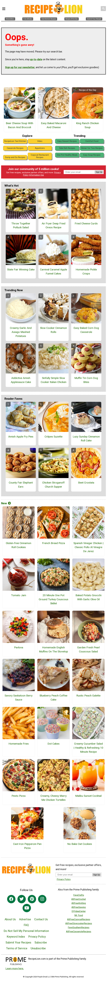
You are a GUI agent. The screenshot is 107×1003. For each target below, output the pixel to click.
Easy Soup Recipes (91, 155)
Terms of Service (16, 948)
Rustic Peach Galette (88, 695)
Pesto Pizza (18, 795)
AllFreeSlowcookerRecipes (78, 923)
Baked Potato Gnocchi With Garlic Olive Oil (88, 597)
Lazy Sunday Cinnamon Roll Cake (86, 438)
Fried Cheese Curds (86, 223)
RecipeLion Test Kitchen (15, 141)
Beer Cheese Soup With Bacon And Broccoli (19, 125)
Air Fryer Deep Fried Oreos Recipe (53, 225)
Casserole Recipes (15, 148)
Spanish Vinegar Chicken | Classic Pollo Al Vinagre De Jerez (88, 547)
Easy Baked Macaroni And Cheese (53, 125)
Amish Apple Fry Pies (20, 436)
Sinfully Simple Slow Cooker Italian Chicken (53, 380)
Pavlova (18, 647)
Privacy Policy (37, 936)
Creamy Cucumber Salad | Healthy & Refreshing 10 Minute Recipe (88, 747)
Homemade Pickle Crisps (86, 271)
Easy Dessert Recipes (67, 141)
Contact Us (41, 919)
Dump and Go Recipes (15, 157)
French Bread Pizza (53, 543)
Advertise (25, 919)
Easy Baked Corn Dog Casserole (86, 330)
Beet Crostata (86, 482)
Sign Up (99, 172)
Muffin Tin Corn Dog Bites (86, 380)
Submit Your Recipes (18, 942)
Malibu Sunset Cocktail (88, 795)
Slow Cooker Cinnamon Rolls (53, 330)
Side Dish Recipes (67, 148)
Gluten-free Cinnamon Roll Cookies (18, 545)
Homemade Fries (18, 743)
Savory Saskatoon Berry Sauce (18, 697)
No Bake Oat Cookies (79, 844)
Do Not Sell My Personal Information (26, 931)
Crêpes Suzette (53, 436)
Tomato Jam (18, 595)
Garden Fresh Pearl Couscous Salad (88, 649)
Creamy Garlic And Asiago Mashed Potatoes (21, 332)
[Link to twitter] (21, 899)
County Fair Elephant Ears (21, 484)
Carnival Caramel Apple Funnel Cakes (53, 271)
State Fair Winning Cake (21, 269)
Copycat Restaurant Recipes (40, 156)
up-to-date (36, 59)
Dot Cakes (53, 743)
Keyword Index (16, 936)
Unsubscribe (38, 948)
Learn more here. (15, 968)
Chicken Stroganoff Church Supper (53, 484)
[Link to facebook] (11, 899)
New (4, 503)
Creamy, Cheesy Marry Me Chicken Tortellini (53, 797)
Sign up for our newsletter (20, 67)
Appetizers (40, 148)
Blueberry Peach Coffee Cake (53, 697)
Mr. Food (78, 915)
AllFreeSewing (78, 907)
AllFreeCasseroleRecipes (78, 931)
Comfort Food (91, 141)
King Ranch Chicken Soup (87, 125)
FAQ (26, 925)
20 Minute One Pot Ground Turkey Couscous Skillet (53, 599)
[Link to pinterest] (32, 899)
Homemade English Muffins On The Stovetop (53, 649)
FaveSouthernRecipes (78, 927)
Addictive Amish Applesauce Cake (21, 380)
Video (39, 141)
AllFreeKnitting (78, 903)
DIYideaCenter (79, 911)
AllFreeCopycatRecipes (78, 919)
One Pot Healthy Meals (67, 155)
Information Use (36, 175)
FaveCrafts (78, 895)
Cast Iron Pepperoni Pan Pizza (27, 846)
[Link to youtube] (27, 908)
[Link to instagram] (42, 899)
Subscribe (41, 942)
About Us (10, 919)
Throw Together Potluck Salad (20, 225)
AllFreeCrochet (78, 899)
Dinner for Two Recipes (92, 148)
